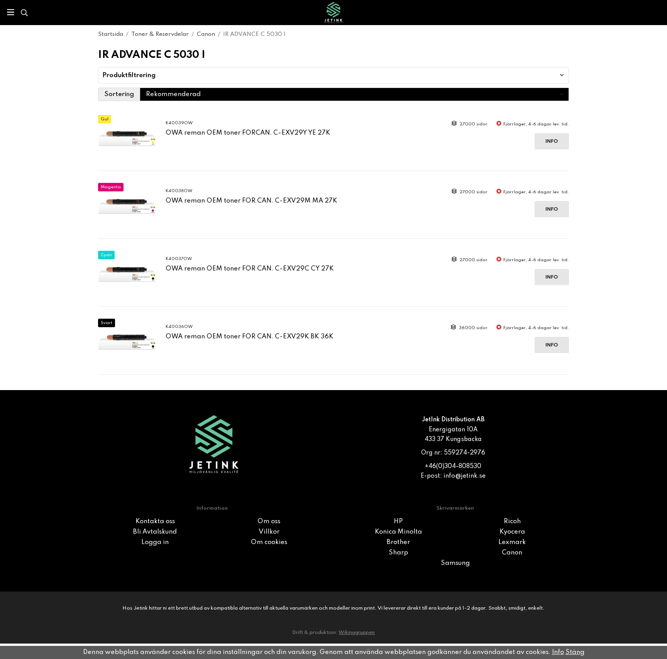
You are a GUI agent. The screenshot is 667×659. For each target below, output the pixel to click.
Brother (398, 542)
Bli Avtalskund (155, 532)
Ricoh (512, 521)
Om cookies (269, 542)
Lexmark (512, 542)
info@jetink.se (465, 476)
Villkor (269, 532)
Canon (512, 552)
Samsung (455, 563)
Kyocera (512, 532)
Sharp (398, 552)
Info (551, 141)
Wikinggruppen (357, 632)
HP (398, 521)
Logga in (155, 542)
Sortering (119, 94)
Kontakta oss (155, 521)
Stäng (574, 652)
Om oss (268, 521)
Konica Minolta (398, 532)
